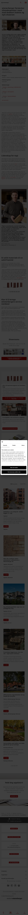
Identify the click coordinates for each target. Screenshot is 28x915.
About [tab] (23, 445)
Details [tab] (14, 445)
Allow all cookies (14, 467)
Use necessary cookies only (14, 472)
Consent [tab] (5, 445)
